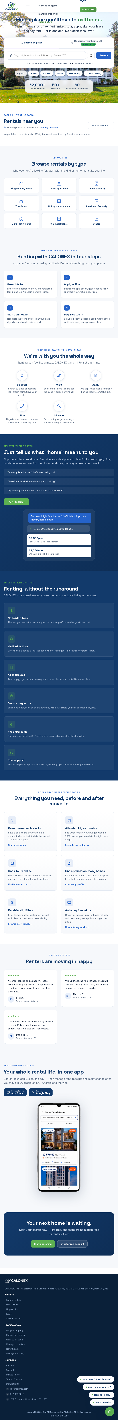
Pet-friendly (74, 73)
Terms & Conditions (59, 1416)
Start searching (43, 1243)
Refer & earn (12, 1349)
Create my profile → (76, 884)
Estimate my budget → (77, 845)
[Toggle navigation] (28, 5)
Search (104, 55)
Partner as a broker (15, 1335)
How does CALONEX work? (97, 1379)
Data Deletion (12, 1384)
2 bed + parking (93, 73)
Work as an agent (14, 1340)
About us (10, 1366)
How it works (12, 1305)
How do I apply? (102, 1394)
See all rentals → (101, 125)
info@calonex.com (19, 1389)
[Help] (109, 1411)
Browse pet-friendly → (20, 924)
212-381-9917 (17, 1394)
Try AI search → (16, 501)
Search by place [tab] (33, 42)
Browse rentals (13, 1300)
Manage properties (15, 1344)
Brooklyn (47, 73)
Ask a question (103, 1402)
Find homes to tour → (19, 884)
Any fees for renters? (99, 1387)
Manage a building (15, 1354)
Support (10, 1370)
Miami (60, 73)
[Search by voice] (91, 55)
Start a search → (17, 845)
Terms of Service (14, 1379)
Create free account (72, 1243)
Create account (13, 1319)
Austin (34, 73)
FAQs (9, 1314)
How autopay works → (77, 927)
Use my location (49, 127)
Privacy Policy (13, 1375)
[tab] (86, 42)
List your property (14, 1331)
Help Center (12, 1309)
